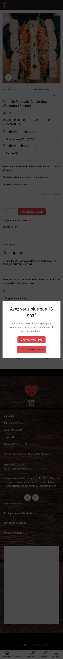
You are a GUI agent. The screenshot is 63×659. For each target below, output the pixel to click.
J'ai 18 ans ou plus (31, 340)
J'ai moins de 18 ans (31, 349)
